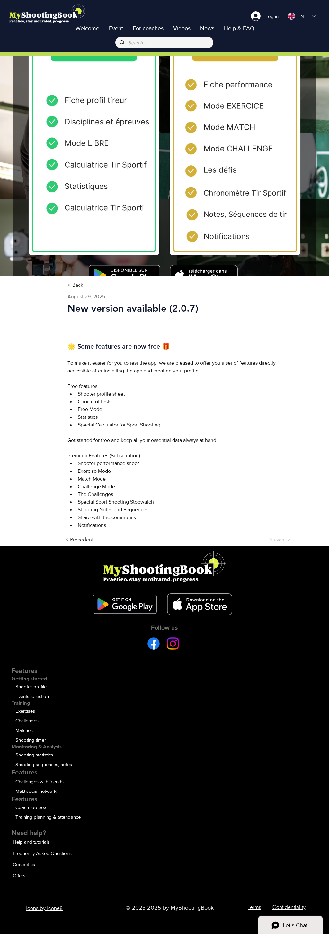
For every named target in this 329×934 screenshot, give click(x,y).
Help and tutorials (31, 842)
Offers (19, 875)
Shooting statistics (34, 754)
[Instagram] (173, 644)
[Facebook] (154, 644)
